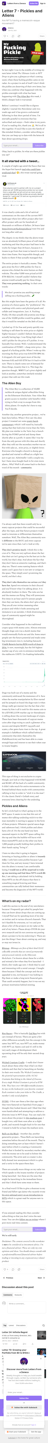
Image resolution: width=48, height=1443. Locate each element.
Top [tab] (4, 1325)
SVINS (5, 1101)
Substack (12, 1438)
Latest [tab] (11, 1325)
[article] (24, 1338)
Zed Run (33, 1033)
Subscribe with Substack (25, 1407)
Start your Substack (17, 1432)
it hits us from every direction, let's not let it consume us (16, 1336)
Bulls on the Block (10, 1133)
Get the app (36, 1432)
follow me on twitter (28, 1219)
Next (40, 1278)
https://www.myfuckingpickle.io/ (17, 228)
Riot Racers (7, 1033)
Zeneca (11, 28)
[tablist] (12, 1294)
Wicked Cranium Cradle (13, 1062)
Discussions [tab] (20, 1325)
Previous (9, 1278)
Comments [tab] (7, 1295)
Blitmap (5, 948)
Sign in (43, 3)
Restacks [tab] (18, 1295)
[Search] (43, 1325)
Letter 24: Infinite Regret (15, 1332)
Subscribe (34, 3)
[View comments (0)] (13, 36)
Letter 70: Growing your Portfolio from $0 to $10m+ (16, 1351)
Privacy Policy (28, 1418)
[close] (41, 1359)
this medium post (34, 1118)
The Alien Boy (23, 96)
